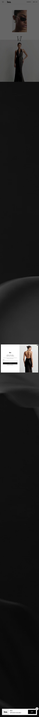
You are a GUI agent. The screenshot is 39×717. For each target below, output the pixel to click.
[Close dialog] (37, 345)
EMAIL (4, 359)
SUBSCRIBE (10, 363)
